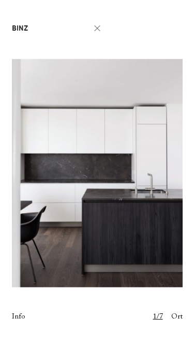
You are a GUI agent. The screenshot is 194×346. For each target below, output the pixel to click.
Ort (177, 317)
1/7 (158, 317)
